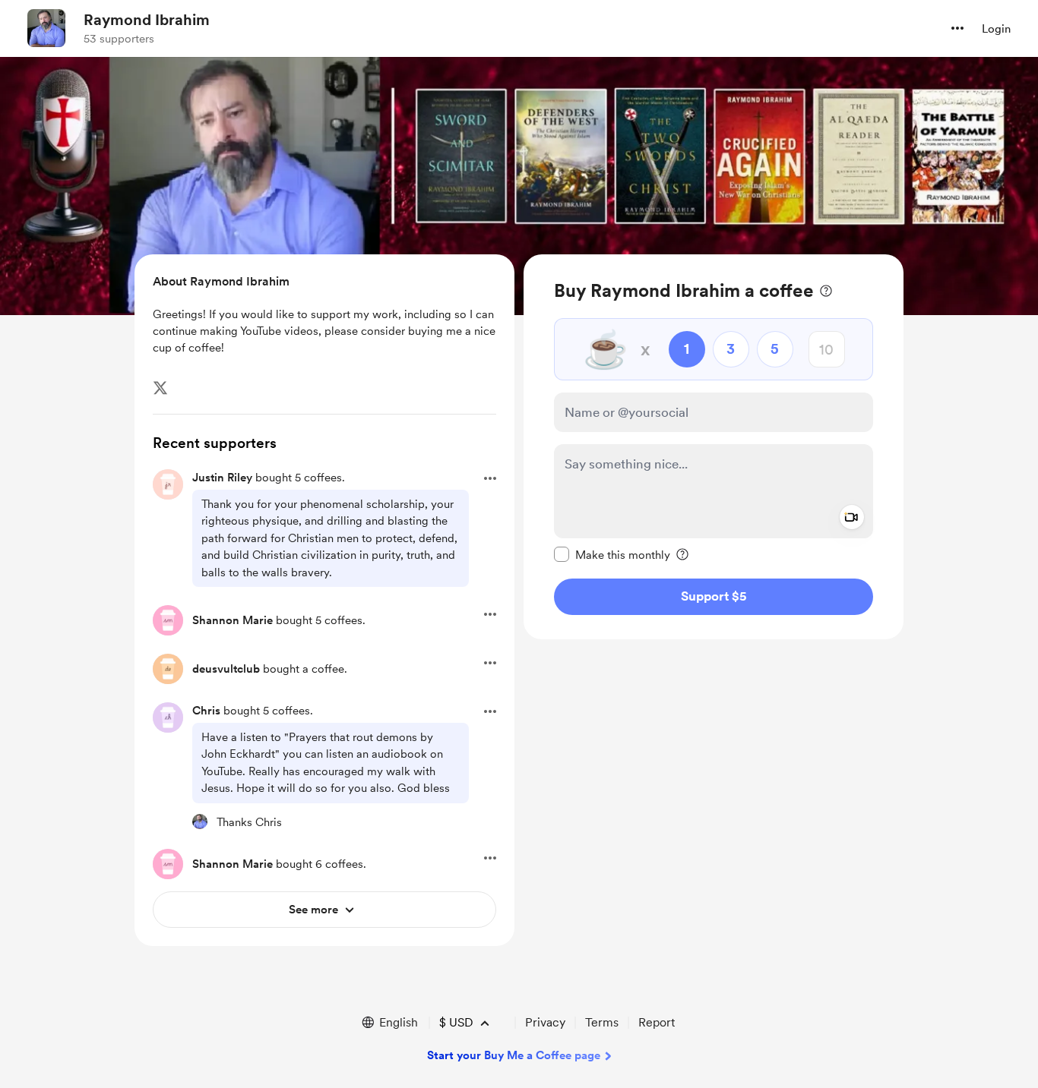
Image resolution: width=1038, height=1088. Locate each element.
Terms (602, 1022)
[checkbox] (612, 554)
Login (996, 29)
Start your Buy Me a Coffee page (513, 1055)
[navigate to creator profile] (46, 28)
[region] (714, 446)
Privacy (545, 1022)
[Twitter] (160, 388)
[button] (957, 28)
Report (656, 1022)
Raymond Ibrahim (147, 20)
